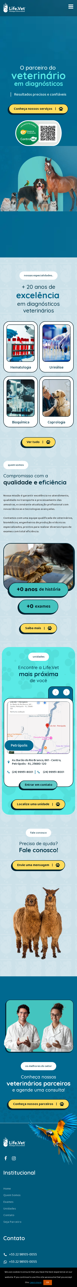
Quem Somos (12, 1195)
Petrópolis (19, 745)
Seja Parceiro (12, 1222)
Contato (8, 1215)
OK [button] (47, 1282)
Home (7, 1188)
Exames (8, 1202)
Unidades (9, 1208)
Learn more (35, 1282)
